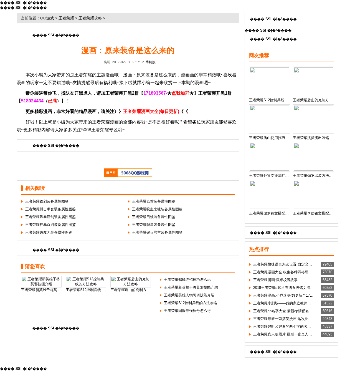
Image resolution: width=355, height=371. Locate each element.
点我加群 (180, 93)
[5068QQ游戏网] (128, 175)
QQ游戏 (47, 18)
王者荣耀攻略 (90, 18)
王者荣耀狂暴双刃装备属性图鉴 (50, 225)
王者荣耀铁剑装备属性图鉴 (47, 201)
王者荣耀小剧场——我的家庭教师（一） (283, 303)
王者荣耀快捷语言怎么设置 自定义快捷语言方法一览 (283, 264)
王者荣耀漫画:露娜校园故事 (275, 280)
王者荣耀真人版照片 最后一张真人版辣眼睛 (283, 334)
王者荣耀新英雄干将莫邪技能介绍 (191, 287)
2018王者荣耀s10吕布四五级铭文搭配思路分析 (283, 288)
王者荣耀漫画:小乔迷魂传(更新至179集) (283, 295)
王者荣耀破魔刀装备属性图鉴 (48, 232)
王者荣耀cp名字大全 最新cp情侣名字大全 (283, 311)
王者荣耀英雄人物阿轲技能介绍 (189, 295)
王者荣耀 (66, 18)
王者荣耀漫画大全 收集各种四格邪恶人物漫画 (283, 272)
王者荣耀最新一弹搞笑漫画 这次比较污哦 (283, 319)
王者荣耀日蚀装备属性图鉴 (153, 217)
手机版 (151, 62)
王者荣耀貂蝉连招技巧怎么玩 (187, 279)
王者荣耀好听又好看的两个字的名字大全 (283, 326)
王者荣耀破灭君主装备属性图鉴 (157, 232)
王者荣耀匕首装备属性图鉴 (153, 201)
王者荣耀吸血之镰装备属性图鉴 (157, 209)
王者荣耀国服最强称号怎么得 (187, 311)
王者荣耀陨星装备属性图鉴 (153, 225)
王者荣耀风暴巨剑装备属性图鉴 (50, 217)
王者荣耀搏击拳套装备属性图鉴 (50, 209)
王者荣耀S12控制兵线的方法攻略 (190, 303)
